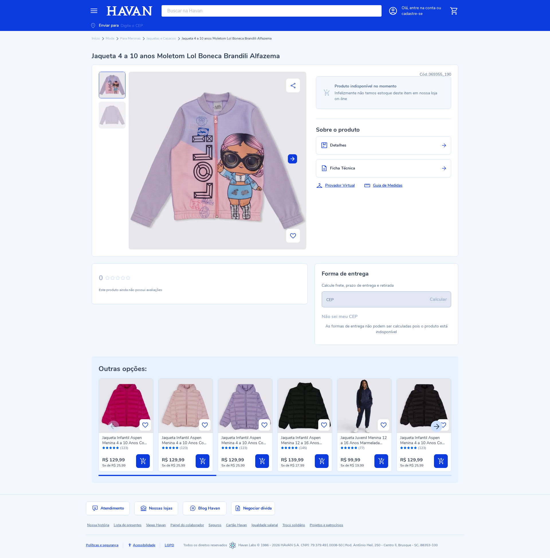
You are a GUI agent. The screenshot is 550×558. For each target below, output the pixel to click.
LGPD (169, 545)
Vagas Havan (156, 525)
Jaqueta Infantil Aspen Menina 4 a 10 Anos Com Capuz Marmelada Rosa (184, 443)
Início (96, 38)
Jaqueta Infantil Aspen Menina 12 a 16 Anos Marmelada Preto (301, 443)
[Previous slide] (113, 426)
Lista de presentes (128, 525)
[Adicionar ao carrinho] (143, 461)
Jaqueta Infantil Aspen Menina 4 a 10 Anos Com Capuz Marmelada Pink (125, 443)
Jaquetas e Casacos (161, 38)
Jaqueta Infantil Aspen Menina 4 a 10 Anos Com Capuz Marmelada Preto (422, 443)
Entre (422, 8)
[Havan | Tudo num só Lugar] (129, 10)
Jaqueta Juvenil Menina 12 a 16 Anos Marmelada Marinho (364, 443)
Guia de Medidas (387, 185)
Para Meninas (131, 38)
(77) (361, 448)
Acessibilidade (144, 545)
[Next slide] (292, 158)
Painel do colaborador (187, 525)
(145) (303, 448)
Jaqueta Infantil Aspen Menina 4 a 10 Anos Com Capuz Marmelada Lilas (244, 443)
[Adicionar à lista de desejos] (293, 236)
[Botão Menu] (94, 11)
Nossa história (98, 525)
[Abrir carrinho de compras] (453, 11)
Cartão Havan (236, 525)
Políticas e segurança (102, 545)
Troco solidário (293, 525)
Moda (110, 38)
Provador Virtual (340, 185)
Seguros (215, 525)
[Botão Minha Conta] (393, 10)
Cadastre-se (412, 13)
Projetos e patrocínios (326, 525)
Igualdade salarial (265, 525)
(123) (124, 448)
